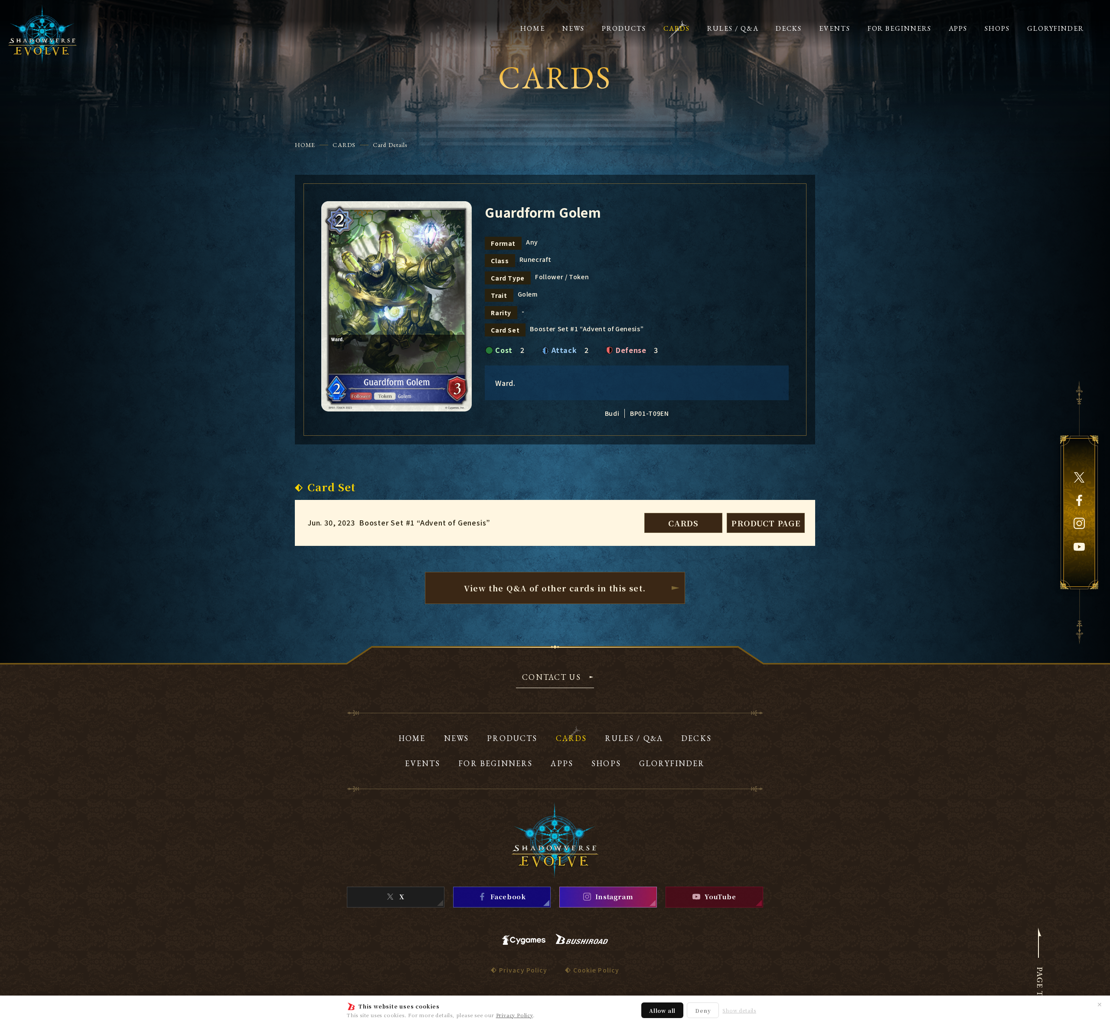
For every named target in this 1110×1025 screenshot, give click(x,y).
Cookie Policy (596, 970)
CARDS (344, 145)
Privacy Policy (514, 1015)
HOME (305, 145)
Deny (703, 1010)
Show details (739, 1010)
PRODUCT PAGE (765, 523)
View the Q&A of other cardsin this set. (555, 588)
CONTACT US (551, 677)
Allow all (662, 1010)
